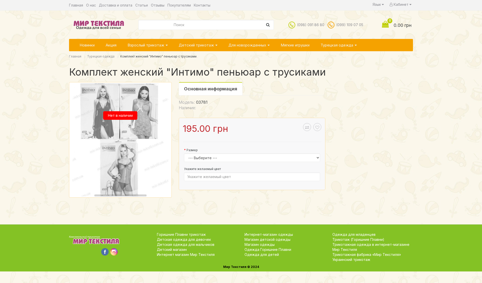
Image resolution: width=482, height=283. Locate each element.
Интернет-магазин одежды (269, 234)
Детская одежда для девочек (184, 239)
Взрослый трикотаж (146, 45)
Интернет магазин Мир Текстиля (186, 254)
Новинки (87, 45)
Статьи (141, 5)
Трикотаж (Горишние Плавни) (358, 239)
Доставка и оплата (115, 5)
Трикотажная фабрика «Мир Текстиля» (366, 254)
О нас (91, 5)
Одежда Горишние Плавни (268, 249)
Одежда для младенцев (354, 234)
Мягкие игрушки (295, 45)
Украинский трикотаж (351, 259)
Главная (76, 5)
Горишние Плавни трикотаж (181, 234)
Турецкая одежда (337, 45)
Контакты (202, 5)
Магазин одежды (260, 244)
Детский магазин (172, 249)
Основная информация (210, 88)
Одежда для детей (262, 254)
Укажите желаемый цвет (202, 169)
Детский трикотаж (196, 45)
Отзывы (157, 5)
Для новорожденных (247, 45)
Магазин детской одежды (267, 239)
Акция (111, 45)
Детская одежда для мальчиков (185, 244)
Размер (192, 150)
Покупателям (179, 5)
